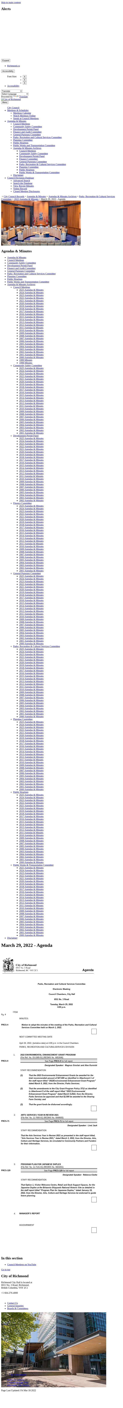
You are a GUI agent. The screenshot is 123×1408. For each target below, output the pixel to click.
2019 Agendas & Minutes (31, 306)
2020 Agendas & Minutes (31, 303)
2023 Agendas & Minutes (31, 295)
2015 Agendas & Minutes (31, 317)
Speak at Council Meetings (26, 118)
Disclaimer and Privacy (18, 1385)
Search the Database (22, 183)
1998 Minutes (25, 363)
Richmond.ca (13, 66)
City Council (13, 107)
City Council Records (14, 196)
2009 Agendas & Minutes (31, 333)
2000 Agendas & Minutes (31, 357)
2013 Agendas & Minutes (31, 322)
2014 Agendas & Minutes (31, 319)
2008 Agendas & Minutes (31, 336)
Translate (23, 96)
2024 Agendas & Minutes (31, 292)
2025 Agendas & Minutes (31, 290)
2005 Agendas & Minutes (31, 344)
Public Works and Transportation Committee (34, 145)
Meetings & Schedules (17, 110)
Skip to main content (11, 2)
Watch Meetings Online (24, 115)
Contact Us (12, 1303)
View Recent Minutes (23, 186)
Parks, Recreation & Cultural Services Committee (42, 164)
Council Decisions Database (20, 178)
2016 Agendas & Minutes (31, 314)
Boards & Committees (17, 1308)
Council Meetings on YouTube (21, 1264)
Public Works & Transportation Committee (39, 172)
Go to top (5, 1269)
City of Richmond (17, 1374)
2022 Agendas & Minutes (26, 199)
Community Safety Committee (27, 126)
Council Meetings (21, 124)
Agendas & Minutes (16, 121)
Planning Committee (23, 140)
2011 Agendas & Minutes (31, 327)
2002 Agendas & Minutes (31, 352)
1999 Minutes (25, 360)
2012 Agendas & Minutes (31, 325)
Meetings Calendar (22, 113)
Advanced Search (21, 180)
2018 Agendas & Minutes (31, 309)
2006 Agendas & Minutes (31, 341)
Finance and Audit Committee (27, 132)
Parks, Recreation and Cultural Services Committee (37, 137)
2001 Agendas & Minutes (31, 354)
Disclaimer (18, 175)
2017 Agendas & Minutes (31, 311)
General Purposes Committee (27, 134)
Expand (5, 60)
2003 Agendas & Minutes (31, 349)
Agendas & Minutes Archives (27, 148)
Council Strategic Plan (17, 1382)
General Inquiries (15, 1305)
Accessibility (8, 71)
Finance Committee (28, 159)
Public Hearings (20, 142)
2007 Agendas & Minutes (31, 338)
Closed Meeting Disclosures (26, 191)
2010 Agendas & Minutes (31, 330)
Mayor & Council (15, 1380)
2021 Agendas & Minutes (31, 300)
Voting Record (20, 188)
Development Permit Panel (26, 129)
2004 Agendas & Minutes (31, 346)
